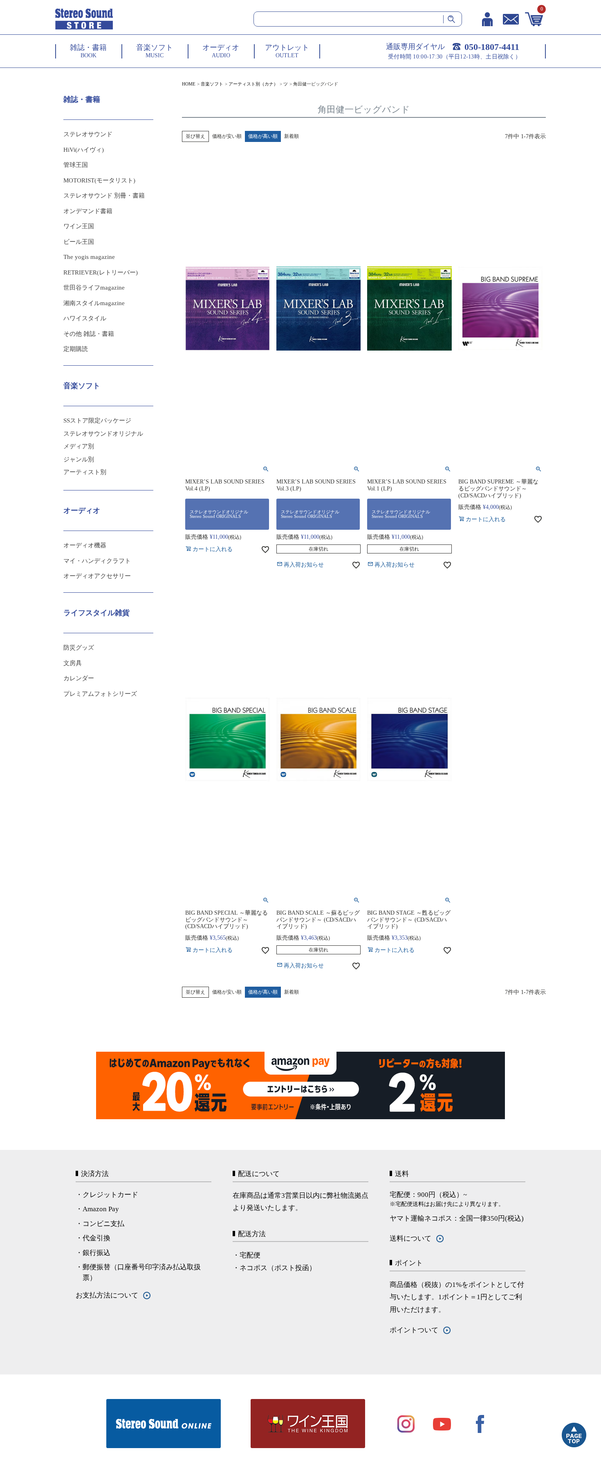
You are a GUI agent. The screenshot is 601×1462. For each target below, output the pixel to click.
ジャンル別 (78, 459)
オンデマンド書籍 (87, 211)
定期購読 (75, 349)
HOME (188, 83)
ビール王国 (78, 241)
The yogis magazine (89, 257)
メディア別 (78, 446)
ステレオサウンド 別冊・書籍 (104, 195)
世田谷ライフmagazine (94, 287)
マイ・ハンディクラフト (97, 561)
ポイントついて (414, 1330)
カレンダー (78, 678)
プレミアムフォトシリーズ (100, 694)
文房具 (72, 663)
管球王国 (75, 165)
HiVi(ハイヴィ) (83, 149)
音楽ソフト (212, 83)
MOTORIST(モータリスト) (99, 180)
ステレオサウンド (87, 134)
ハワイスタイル (84, 318)
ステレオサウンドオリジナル (103, 433)
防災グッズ (78, 647)
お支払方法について (107, 1295)
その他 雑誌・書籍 (88, 334)
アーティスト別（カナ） (253, 83)
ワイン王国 (78, 226)
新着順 (291, 136)
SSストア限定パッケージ (97, 420)
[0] (534, 19)
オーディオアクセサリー (97, 576)
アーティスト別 (84, 472)
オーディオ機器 (84, 545)
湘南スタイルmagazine (94, 303)
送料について (410, 1238)
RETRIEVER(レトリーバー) (100, 272)
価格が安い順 (227, 136)
